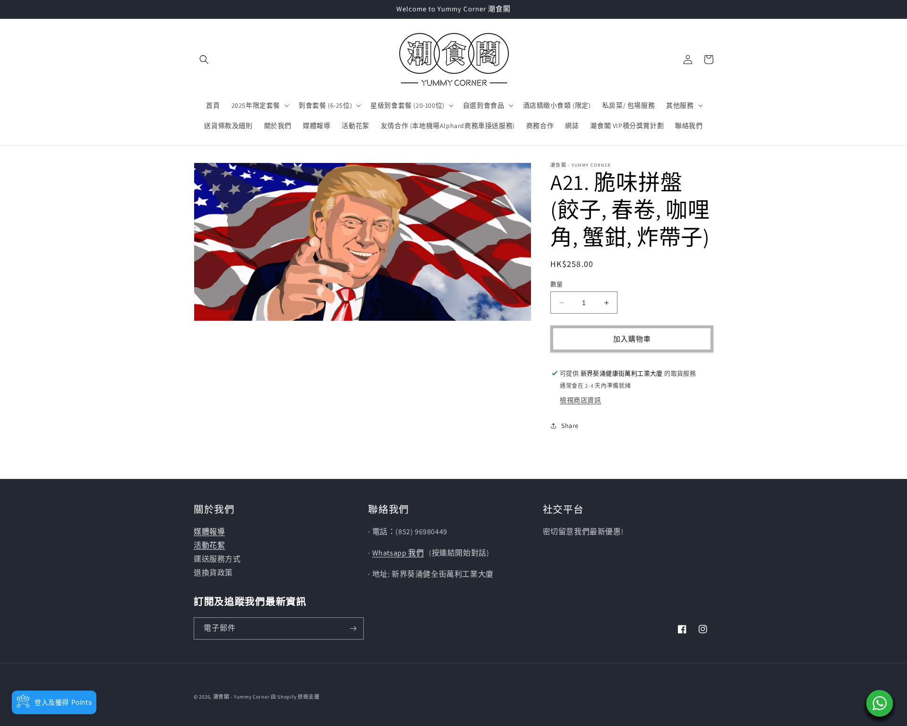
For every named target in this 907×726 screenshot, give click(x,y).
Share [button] (570, 425)
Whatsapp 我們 (398, 553)
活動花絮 (209, 545)
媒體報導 (209, 532)
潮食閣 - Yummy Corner (241, 696)
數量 (556, 284)
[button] (204, 59)
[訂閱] (352, 628)
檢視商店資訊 (580, 400)
